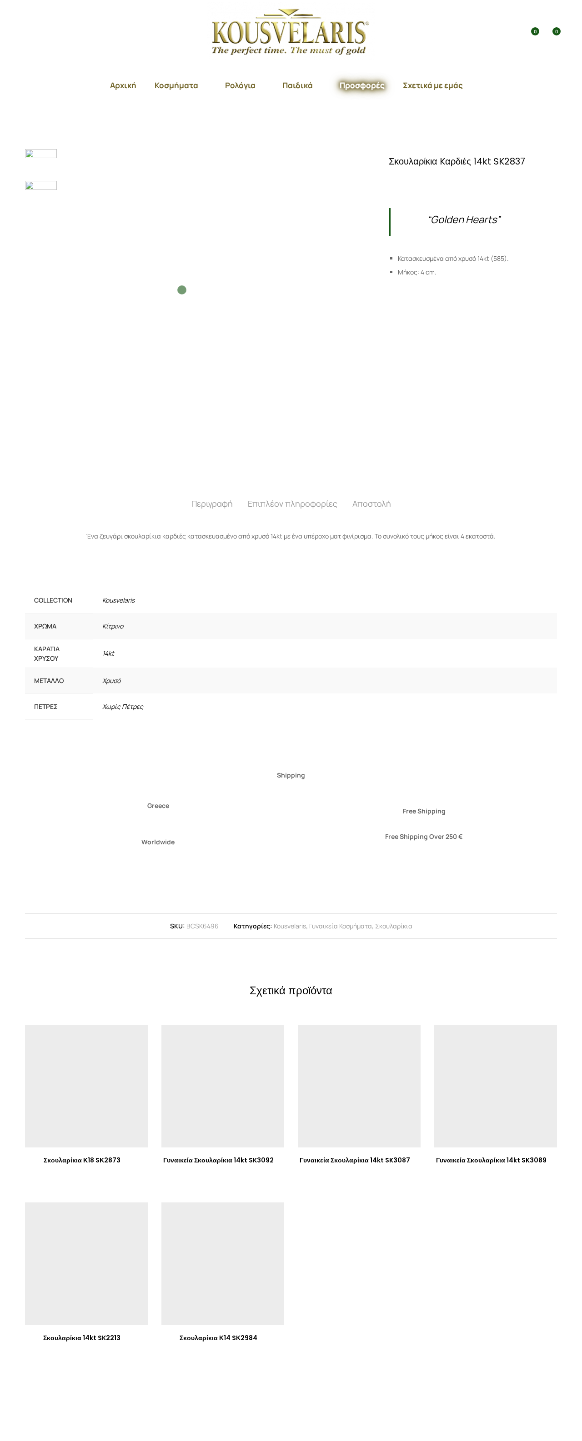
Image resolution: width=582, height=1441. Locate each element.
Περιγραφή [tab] (212, 503)
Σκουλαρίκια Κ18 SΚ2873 (82, 1160)
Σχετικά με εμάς (433, 85)
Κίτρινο (112, 626)
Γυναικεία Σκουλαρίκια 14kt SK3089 (491, 1160)
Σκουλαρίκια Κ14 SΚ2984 (218, 1337)
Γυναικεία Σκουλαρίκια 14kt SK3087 (355, 1160)
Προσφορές (362, 85)
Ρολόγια (240, 85)
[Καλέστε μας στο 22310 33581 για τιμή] (427, 181)
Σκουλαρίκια (393, 926)
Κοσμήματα (176, 85)
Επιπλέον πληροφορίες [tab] (292, 503)
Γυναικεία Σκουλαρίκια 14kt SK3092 (218, 1160)
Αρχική (123, 85)
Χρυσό (111, 680)
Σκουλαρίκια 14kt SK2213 (81, 1337)
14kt (108, 653)
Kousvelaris (118, 600)
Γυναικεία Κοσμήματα (340, 926)
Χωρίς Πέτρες (122, 706)
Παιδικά (297, 85)
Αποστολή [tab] (371, 503)
